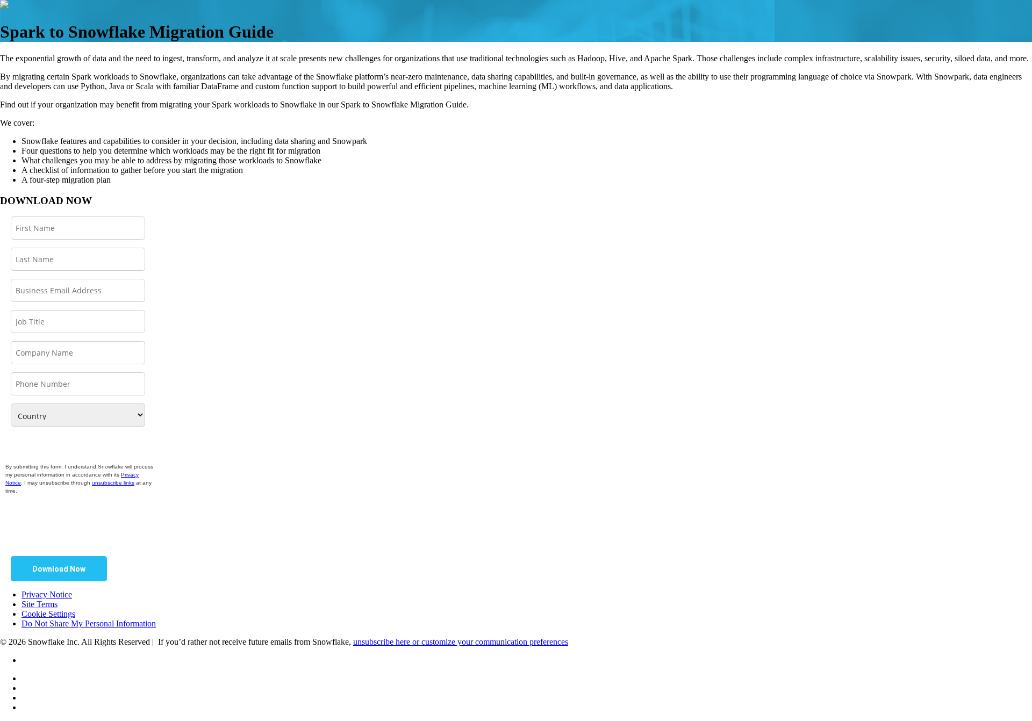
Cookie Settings (48, 613)
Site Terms (40, 604)
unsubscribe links (113, 483)
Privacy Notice (47, 594)
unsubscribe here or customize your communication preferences (460, 641)
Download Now (58, 569)
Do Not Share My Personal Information (89, 623)
